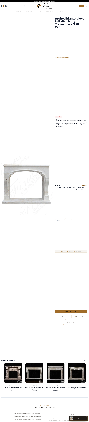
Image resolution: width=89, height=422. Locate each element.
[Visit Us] (6, 6)
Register (81, 6)
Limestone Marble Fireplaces (34, 385)
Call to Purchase (71, 311)
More (70, 11)
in (83, 185)
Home (2, 15)
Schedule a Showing (72, 319)
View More (85, 360)
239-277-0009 (76, 325)
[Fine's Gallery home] (44, 6)
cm (85, 185)
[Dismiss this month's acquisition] (86, 416)
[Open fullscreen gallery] (27, 185)
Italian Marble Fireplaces (13, 385)
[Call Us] (4, 6)
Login (75, 6)
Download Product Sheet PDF (71, 324)
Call (63, 316)
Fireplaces (12, 15)
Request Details (80, 316)
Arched (18, 15)
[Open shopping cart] (86, 6)
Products (6, 15)
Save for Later (71, 322)
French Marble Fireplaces (77, 385)
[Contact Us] (2, 6)
